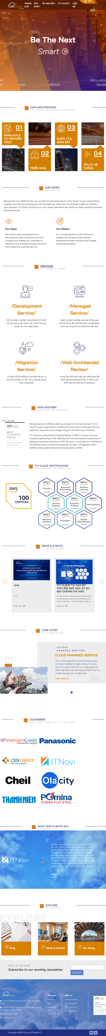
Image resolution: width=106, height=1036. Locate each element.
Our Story (89, 948)
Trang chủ (27, 5)
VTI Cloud (63, 3)
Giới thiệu (50, 999)
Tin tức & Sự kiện (53, 1014)
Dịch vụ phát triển (71, 1007)
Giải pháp (36, 5)
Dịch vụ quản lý (70, 1011)
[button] (92, 679)
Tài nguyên (48, 3)
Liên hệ (75, 5)
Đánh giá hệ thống (71, 999)
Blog (12, 948)
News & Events (55, 948)
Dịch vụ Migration (71, 1003)
